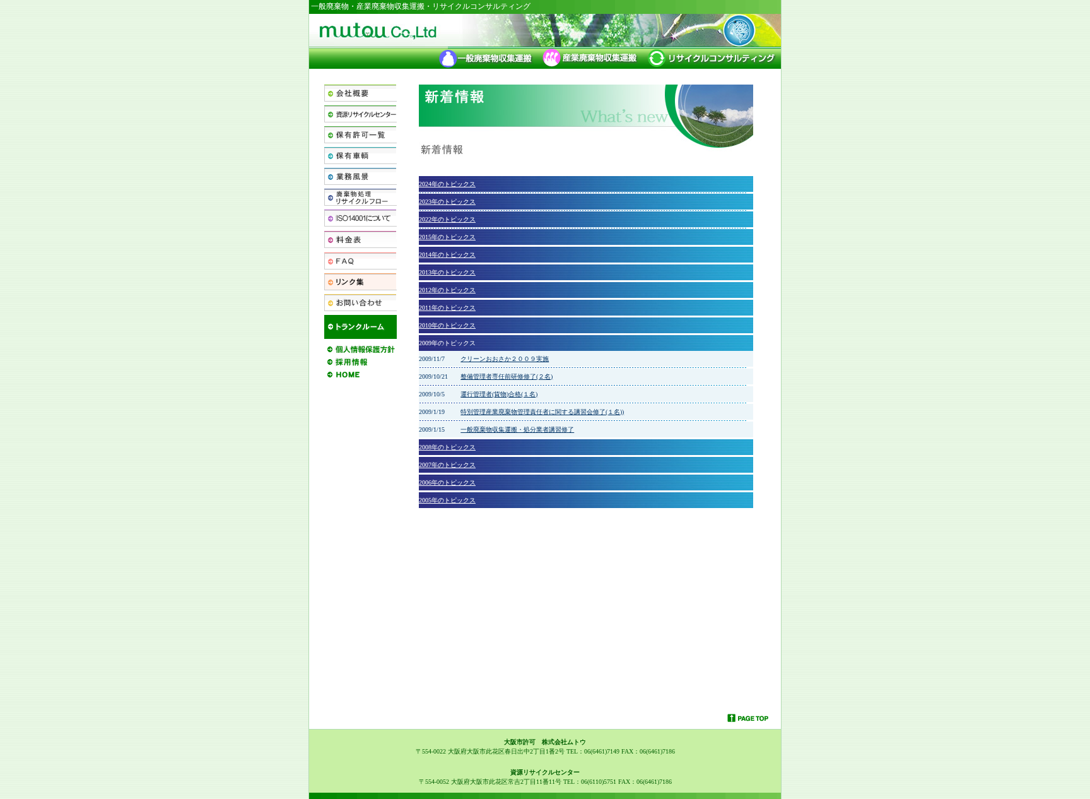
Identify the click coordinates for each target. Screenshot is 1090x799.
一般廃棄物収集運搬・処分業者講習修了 (517, 429)
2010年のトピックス (447, 325)
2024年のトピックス (447, 184)
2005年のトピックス (447, 500)
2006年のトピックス (447, 482)
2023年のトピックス (447, 201)
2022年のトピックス (447, 219)
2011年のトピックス (447, 307)
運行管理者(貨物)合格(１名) (498, 394)
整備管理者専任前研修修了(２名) (506, 376)
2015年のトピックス (447, 237)
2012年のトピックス (447, 290)
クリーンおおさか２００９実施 (504, 358)
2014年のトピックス (447, 254)
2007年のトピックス (447, 464)
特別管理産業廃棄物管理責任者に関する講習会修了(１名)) (542, 411)
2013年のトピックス (447, 272)
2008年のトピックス (447, 447)
